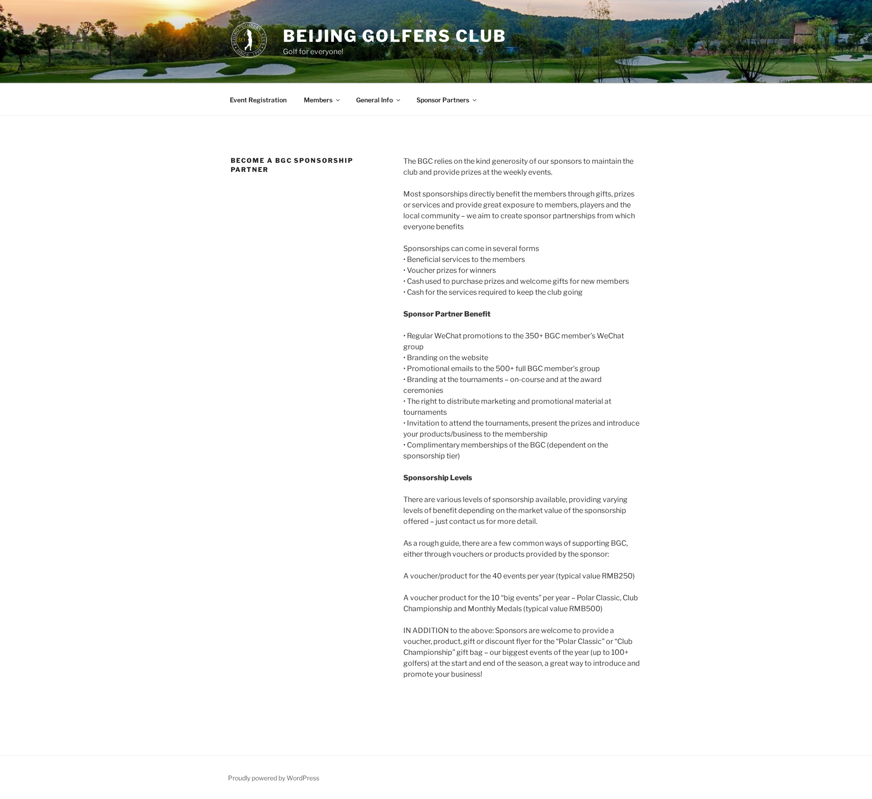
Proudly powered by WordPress (273, 778)
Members (318, 100)
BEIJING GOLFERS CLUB (394, 36)
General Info (374, 100)
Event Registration (258, 100)
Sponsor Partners (442, 100)
